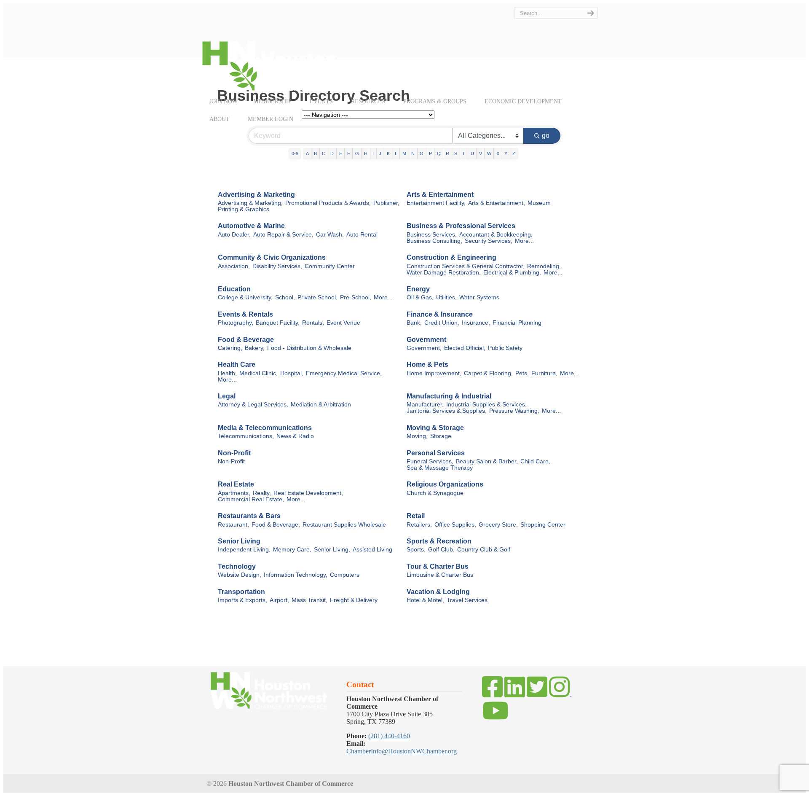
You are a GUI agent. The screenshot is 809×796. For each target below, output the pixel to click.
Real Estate (236, 484)
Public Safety (505, 348)
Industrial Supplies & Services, (486, 404)
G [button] (357, 153)
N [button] (413, 153)
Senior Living (239, 541)
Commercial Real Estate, (251, 499)
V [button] (480, 153)
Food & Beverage (246, 339)
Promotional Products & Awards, (328, 203)
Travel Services (467, 600)
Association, (234, 266)
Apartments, (234, 493)
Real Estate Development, (308, 493)
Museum (539, 203)
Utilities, (446, 297)
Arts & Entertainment (440, 194)
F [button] (348, 153)
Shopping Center (542, 525)
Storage (440, 436)
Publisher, (386, 203)
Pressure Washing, (514, 411)
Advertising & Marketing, (250, 203)
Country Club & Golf (483, 549)
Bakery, (255, 348)
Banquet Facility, (278, 323)
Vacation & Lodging (438, 591)
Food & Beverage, (276, 525)
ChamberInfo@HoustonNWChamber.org (401, 751)
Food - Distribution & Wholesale (309, 348)
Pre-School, (355, 297)
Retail (416, 515)
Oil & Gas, (420, 297)
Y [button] (505, 153)
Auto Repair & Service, (283, 234)
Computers (344, 575)
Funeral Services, (430, 461)
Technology (237, 566)
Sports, (416, 549)
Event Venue (343, 323)
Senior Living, (332, 549)
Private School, (317, 297)
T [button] (463, 153)
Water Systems (479, 297)
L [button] (396, 153)
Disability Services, (277, 266)
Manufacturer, (425, 404)
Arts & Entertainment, (496, 203)
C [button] (323, 153)
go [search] (545, 135)
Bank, (414, 323)
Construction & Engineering (451, 257)
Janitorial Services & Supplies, (447, 411)
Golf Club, (441, 549)
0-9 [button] (295, 153)
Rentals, (313, 323)
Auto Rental (362, 234)
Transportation (241, 591)
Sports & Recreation (439, 541)
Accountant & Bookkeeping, (496, 234)
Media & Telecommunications (265, 427)
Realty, (262, 493)
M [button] (404, 153)
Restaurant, (233, 525)
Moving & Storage (435, 427)
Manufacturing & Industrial (449, 396)
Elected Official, (464, 348)
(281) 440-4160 (389, 736)
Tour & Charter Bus (438, 566)
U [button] (472, 153)
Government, (424, 348)
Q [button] (439, 153)
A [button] (307, 153)
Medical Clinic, (258, 373)
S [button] (455, 153)
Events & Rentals (245, 314)
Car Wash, (330, 234)
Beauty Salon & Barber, (487, 461)
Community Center (330, 266)
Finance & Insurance (440, 314)
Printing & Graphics (243, 209)
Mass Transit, (309, 600)
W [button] (489, 153)
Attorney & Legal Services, (253, 404)
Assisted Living (372, 549)
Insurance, (476, 323)
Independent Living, (244, 549)
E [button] (340, 153)
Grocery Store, (498, 525)
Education (234, 289)
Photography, (235, 323)
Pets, (522, 373)
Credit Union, (441, 323)
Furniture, (544, 373)
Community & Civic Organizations (272, 257)
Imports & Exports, (242, 600)
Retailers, (419, 525)
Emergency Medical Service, (344, 373)
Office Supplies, (455, 525)
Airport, (279, 600)
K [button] (388, 153)
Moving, (417, 436)
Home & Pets (427, 364)
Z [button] (513, 153)
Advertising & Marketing (256, 194)
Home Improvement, (434, 373)
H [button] (365, 153)
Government (426, 339)
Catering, (230, 348)
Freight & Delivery (354, 600)
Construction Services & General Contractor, (466, 266)
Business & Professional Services (461, 225)
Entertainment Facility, (436, 203)
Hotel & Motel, (425, 600)
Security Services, (488, 241)
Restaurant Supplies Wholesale (344, 525)
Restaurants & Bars (249, 515)
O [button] (421, 153)
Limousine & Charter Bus (440, 575)
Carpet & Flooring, (488, 373)
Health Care (236, 364)
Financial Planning (517, 323)
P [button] (430, 153)
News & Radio (295, 436)
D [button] (332, 153)
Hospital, (291, 373)
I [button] (373, 153)
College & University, (245, 297)
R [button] (447, 153)
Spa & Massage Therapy (440, 468)
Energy (418, 289)
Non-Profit (234, 453)
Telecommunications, (246, 436)
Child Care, (535, 461)
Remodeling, (544, 266)
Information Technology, (295, 575)
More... (524, 241)
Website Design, (239, 575)
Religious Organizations (445, 484)
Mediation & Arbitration (321, 404)
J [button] (380, 153)
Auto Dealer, (234, 234)
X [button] (497, 153)
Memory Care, (292, 549)
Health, (227, 373)
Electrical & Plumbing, (512, 272)
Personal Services (436, 453)
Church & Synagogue (435, 493)
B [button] (315, 153)
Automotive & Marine (251, 225)
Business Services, (432, 234)
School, (285, 297)
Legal (227, 396)
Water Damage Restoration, (444, 272)
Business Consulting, (434, 241)
